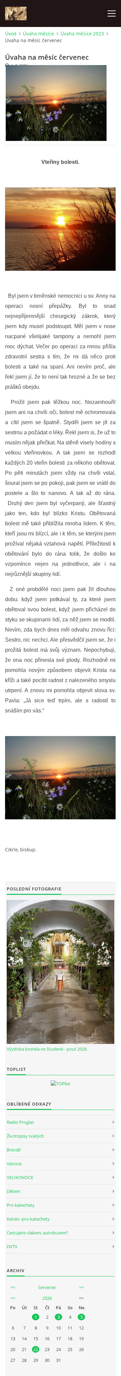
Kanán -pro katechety (28, 1219)
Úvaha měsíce (38, 33)
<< (12, 1287)
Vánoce (14, 1164)
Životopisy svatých (25, 1136)
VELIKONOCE (20, 1177)
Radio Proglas (20, 1122)
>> (81, 1287)
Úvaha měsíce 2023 (82, 33)
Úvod (10, 33)
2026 (47, 1298)
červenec (47, 1287)
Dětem (13, 1191)
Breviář (14, 1150)
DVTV (12, 1246)
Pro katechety (21, 1205)
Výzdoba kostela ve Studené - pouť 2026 (47, 1049)
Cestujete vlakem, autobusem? (37, 1233)
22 (35, 1349)
